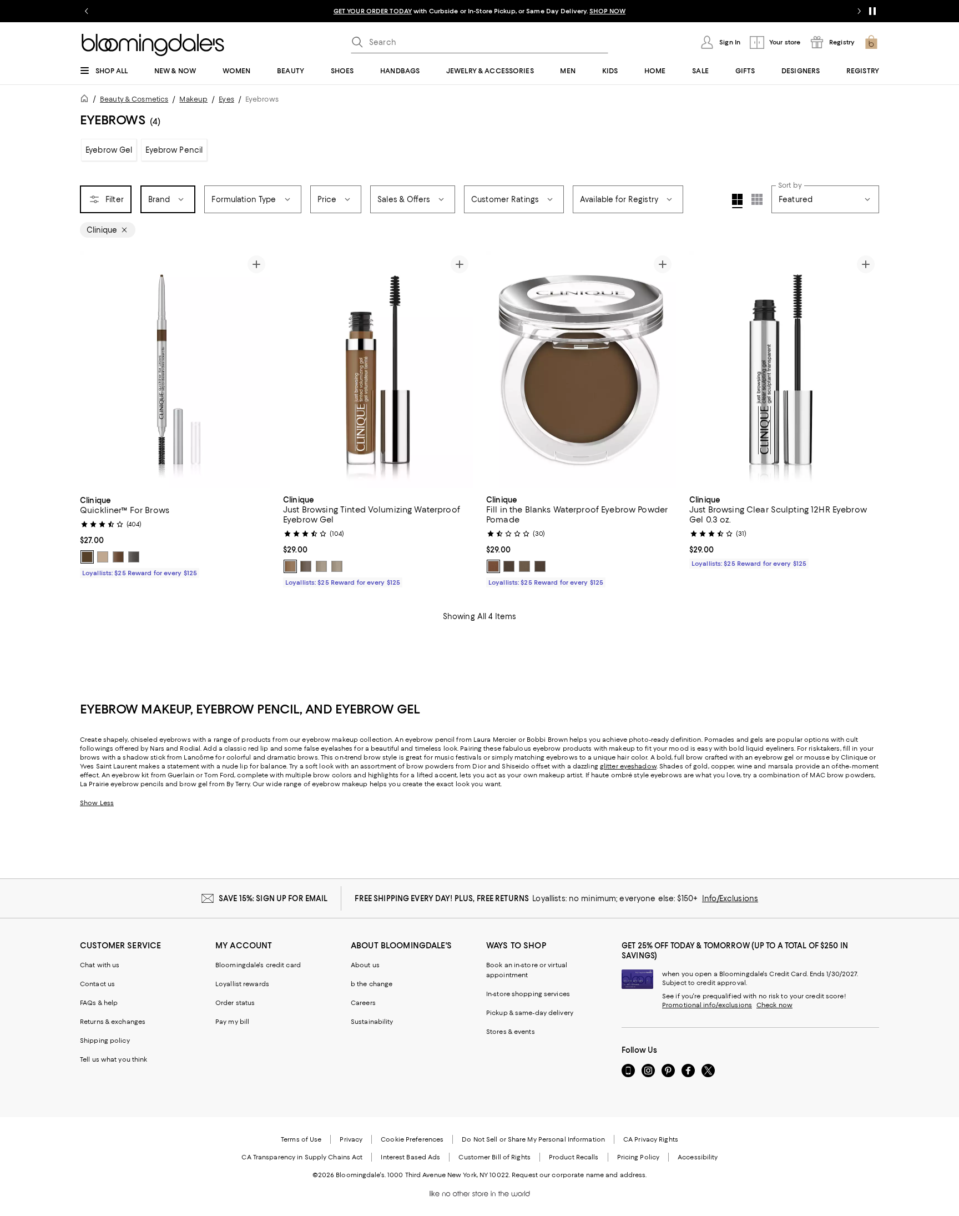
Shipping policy (105, 1040)
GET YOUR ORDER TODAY (373, 11)
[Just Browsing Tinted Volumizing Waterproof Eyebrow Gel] (378, 370)
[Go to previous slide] (86, 11)
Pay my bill (232, 1022)
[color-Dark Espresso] (87, 556)
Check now (774, 1005)
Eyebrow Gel (108, 149)
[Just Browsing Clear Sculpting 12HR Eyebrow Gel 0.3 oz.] (784, 370)
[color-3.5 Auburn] (118, 556)
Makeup (193, 99)
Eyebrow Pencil (174, 149)
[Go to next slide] (859, 11)
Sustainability (372, 1022)
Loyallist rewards (242, 984)
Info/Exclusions (730, 898)
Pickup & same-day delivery (529, 1013)
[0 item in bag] (871, 42)
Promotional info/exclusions (707, 1005)
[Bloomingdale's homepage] (86, 100)
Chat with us (99, 965)
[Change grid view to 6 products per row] (757, 199)
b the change (371, 984)
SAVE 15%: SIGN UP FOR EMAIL (273, 898)
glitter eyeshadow (628, 766)
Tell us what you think (113, 1059)
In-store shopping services (528, 994)
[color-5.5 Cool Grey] (133, 556)
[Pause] (872, 11)
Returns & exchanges (112, 1022)
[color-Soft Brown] (321, 566)
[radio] (87, 557)
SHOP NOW (607, 11)
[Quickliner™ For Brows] (175, 370)
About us (365, 965)
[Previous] (93, 369)
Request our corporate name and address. (579, 1175)
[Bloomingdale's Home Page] (153, 45)
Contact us (97, 984)
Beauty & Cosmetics (134, 99)
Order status (235, 1003)
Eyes (226, 99)
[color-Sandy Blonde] (102, 556)
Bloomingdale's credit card (258, 965)
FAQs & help (99, 1003)
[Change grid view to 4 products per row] (737, 201)
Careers (363, 1003)
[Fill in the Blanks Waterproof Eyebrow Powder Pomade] (581, 370)
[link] (175, 535)
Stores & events (510, 1032)
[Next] (256, 369)
